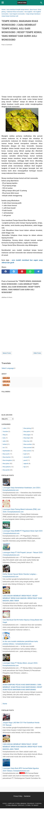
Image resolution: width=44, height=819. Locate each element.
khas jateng (27, 428)
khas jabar (6, 463)
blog (4, 435)
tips (25, 467)
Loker (4, 428)
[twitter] (14, 271)
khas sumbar (28, 444)
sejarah (26, 463)
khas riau (26, 441)
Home (5, 704)
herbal (5, 444)
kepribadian (6, 451)
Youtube (5, 431)
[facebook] (6, 271)
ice (3, 447)
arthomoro (6, 381)
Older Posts (37, 353)
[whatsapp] (30, 271)
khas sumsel (27, 447)
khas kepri (27, 438)
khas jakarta (7, 467)
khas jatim (27, 431)
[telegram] (38, 271)
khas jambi (6, 470)
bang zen (6, 385)
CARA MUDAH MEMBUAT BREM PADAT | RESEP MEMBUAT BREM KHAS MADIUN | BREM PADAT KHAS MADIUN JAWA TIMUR (22, 598)
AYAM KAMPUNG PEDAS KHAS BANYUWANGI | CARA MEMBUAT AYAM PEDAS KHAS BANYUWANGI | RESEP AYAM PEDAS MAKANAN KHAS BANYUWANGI (22, 687)
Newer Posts (7, 353)
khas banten (7, 457)
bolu (4, 438)
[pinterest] (22, 271)
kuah (25, 454)
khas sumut (27, 451)
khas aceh (6, 454)
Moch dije (6, 378)
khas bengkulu (7, 460)
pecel (25, 460)
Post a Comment (7, 44)
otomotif (26, 457)
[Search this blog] (41, 2)
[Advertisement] (22, 71)
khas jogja (27, 435)
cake (4, 441)
